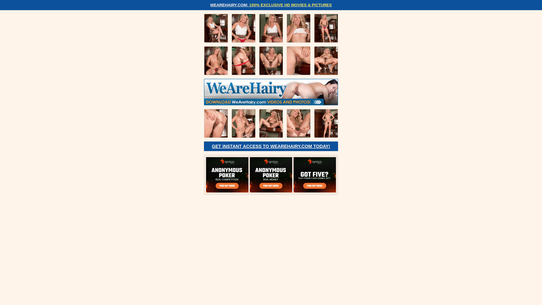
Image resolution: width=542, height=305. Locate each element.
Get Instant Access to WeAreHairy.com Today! (271, 146)
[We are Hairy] (271, 92)
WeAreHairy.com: (271, 5)
